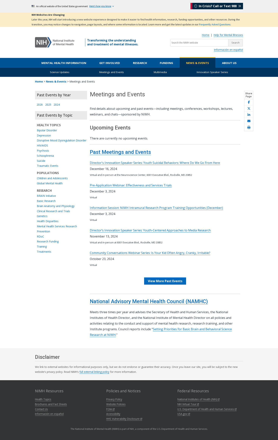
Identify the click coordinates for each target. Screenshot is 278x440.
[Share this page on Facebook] (248, 102)
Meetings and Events (111, 72)
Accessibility (113, 414)
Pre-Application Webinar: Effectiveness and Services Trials (131, 185)
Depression (44, 135)
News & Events (197, 63)
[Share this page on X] (248, 108)
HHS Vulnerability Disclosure (123, 419)
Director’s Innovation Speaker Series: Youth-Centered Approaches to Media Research (150, 230)
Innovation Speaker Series (212, 72)
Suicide (41, 161)
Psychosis (43, 150)
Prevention (43, 231)
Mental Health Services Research (57, 226)
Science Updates (59, 72)
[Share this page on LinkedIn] (248, 115)
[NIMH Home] (54, 42)
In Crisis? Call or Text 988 (217, 6)
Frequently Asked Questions (215, 24)
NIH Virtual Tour (187, 404)
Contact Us (41, 409)
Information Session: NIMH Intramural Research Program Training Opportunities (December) (156, 208)
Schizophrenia (45, 155)
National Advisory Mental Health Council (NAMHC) (149, 301)
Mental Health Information (63, 63)
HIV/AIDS (42, 145)
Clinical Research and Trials (53, 211)
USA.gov (182, 414)
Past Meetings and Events (120, 152)
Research (140, 63)
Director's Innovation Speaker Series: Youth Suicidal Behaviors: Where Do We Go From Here (155, 163)
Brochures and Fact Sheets (51, 404)
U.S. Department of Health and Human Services (206, 409)
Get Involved (109, 63)
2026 (40, 104)
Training (42, 246)
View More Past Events (165, 281)
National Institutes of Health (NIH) (197, 399)
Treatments (44, 251)
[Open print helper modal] (248, 127)
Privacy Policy (114, 399)
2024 (57, 104)
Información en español (228, 49)
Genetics (42, 216)
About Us (229, 63)
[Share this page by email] (248, 121)
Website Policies (116, 404)
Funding (166, 63)
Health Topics (43, 399)
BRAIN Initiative (46, 196)
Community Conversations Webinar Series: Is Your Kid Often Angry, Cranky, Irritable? (150, 253)
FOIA (109, 409)
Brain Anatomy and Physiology (56, 206)
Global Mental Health (50, 183)
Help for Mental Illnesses (228, 35)
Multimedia (160, 72)
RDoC (40, 236)
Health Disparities (47, 221)
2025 (48, 104)
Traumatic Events (47, 165)
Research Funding (48, 241)
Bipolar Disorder (47, 130)
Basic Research (46, 201)
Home (205, 35)
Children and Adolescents (52, 178)
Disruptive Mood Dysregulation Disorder (61, 140)
